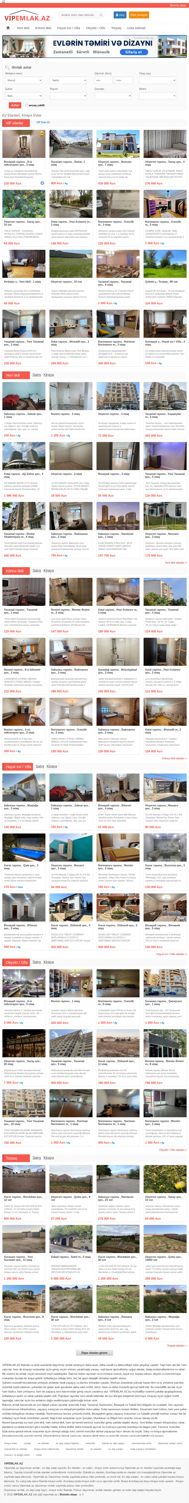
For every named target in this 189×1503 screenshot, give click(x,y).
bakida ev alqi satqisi (113, 1443)
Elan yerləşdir (139, 14)
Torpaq (116, 28)
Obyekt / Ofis (95, 28)
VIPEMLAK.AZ (13, 1463)
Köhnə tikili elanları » (174, 758)
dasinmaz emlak (74, 1449)
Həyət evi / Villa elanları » (172, 954)
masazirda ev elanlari (15, 1449)
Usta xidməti (136, 28)
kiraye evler (10, 1443)
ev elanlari (43, 1443)
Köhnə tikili (43, 28)
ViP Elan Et (43, 122)
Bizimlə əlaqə (178, 5)
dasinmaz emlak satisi (170, 1443)
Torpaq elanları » (177, 1345)
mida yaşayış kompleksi (143, 1449)
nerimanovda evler (141, 1443)
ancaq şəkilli (36, 105)
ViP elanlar (14, 123)
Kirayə (49, 375)
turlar (39, 1455)
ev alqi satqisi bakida (67, 1443)
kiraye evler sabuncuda (46, 1449)
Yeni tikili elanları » (176, 562)
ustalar (27, 1443)
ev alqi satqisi (115, 1449)
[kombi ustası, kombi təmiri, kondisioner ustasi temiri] (94, 1)
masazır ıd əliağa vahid (16, 1455)
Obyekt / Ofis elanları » (173, 1149)
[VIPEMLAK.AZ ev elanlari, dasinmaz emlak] (27, 15)
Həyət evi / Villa (68, 28)
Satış (36, 375)
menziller (90, 1443)
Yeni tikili (23, 28)
